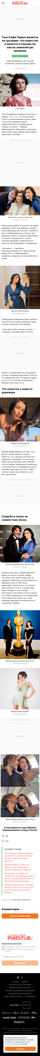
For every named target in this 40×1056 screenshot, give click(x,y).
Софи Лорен (14, 117)
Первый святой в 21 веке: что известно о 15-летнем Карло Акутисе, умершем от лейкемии (17, 867)
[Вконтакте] (18, 977)
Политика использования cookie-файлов (20, 990)
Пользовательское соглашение (20, 985)
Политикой (9, 949)
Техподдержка (30, 996)
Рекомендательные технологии (20, 993)
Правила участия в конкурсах (20, 987)
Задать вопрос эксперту (13, 996)
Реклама (25, 982)
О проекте (15, 982)
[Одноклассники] (22, 977)
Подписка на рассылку (11, 944)
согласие (11, 947)
